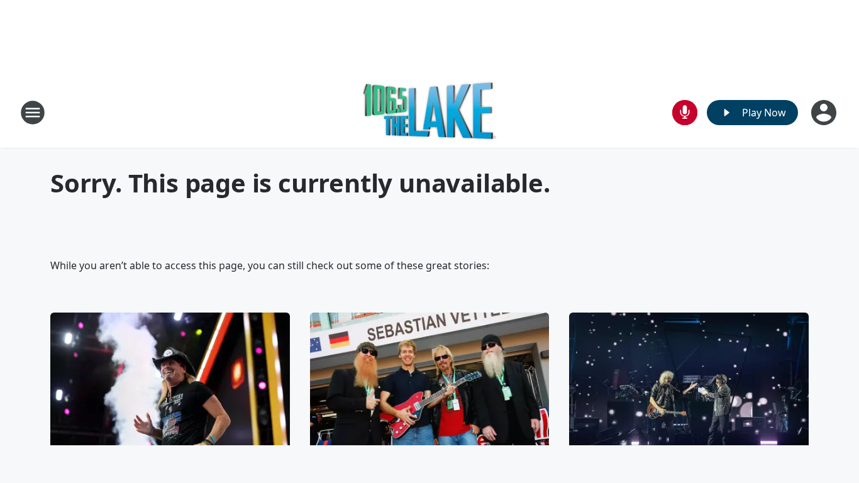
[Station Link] (429, 112)
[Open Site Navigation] (32, 112)
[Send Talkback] (684, 112)
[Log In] (825, 112)
